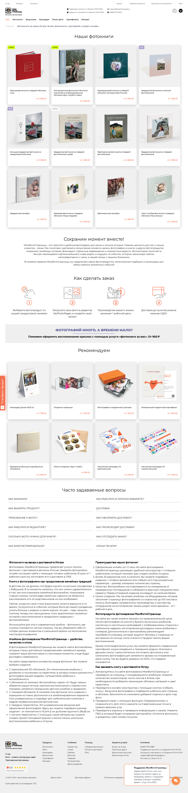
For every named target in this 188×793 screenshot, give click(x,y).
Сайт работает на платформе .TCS (20, 783)
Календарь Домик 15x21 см (22, 407)
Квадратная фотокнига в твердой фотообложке (156, 153)
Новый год (72, 747)
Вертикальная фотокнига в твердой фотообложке (114, 153)
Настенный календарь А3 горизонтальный (153, 468)
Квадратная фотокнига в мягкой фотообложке (156, 91)
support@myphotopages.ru (120, 9)
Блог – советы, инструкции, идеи (20, 757)
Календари (44, 19)
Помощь (19, 4)
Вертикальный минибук (109, 213)
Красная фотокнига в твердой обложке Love (28, 91)
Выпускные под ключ (122, 752)
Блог (181, 4)
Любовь (71, 752)
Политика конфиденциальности (119, 777)
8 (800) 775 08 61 (116, 12)
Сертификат (47, 758)
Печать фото (57, 19)
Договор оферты (82, 777)
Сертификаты (72, 19)
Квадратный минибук (20, 213)
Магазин (85, 19)
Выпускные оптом (120, 755)
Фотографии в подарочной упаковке (114, 407)
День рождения (75, 764)
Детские (71, 755)
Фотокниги (18, 19)
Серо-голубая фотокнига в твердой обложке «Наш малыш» (157, 214)
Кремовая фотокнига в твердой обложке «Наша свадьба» (68, 214)
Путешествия (74, 761)
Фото (44, 749)
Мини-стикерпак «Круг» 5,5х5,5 (68, 467)
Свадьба (71, 758)
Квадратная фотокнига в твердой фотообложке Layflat (69, 153)
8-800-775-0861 (147, 747)
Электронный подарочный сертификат (159, 407)
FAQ (87, 752)
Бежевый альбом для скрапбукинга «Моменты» (26, 468)
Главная (9, 26)
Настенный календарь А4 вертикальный (109, 468)
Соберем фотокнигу (137, 4)
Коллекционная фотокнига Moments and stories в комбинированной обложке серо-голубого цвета (71, 92)
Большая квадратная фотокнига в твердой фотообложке (25, 153)
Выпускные (31, 19)
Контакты (34, 4)
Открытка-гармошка (63, 407)
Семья (70, 749)
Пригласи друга (119, 749)
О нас (7, 4)
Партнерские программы (161, 4)
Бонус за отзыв (119, 747)
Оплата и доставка (93, 749)
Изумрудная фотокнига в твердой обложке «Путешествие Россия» (113, 91)
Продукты (47, 742)
